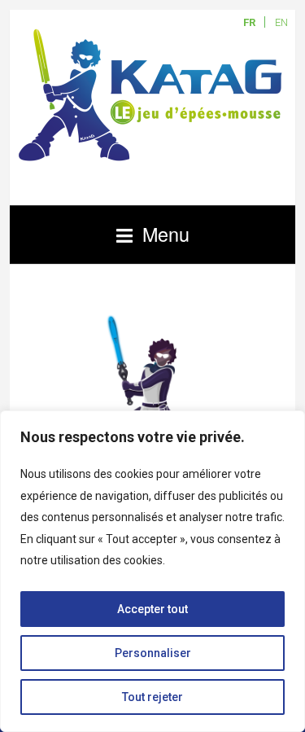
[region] (152, 571)
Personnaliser (153, 653)
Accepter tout (152, 609)
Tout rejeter (152, 697)
